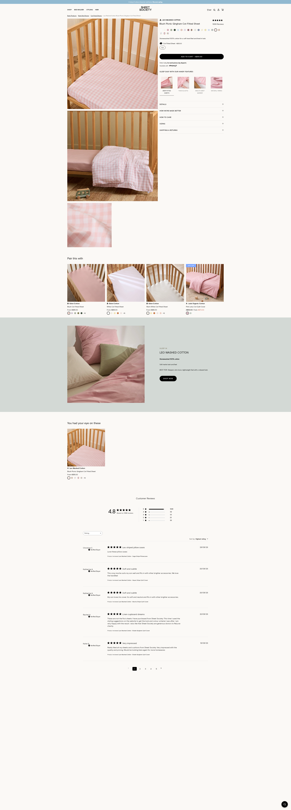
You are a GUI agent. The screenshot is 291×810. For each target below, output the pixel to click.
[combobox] (93, 533)
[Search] (214, 10)
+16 (85, 478)
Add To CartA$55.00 (191, 57)
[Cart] (222, 10)
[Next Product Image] (226, 283)
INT (210, 10)
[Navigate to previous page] (129, 668)
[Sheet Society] (145, 8)
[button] (192, 104)
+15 (85, 313)
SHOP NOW (168, 378)
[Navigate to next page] (162, 668)
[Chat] (285, 805)
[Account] (218, 10)
